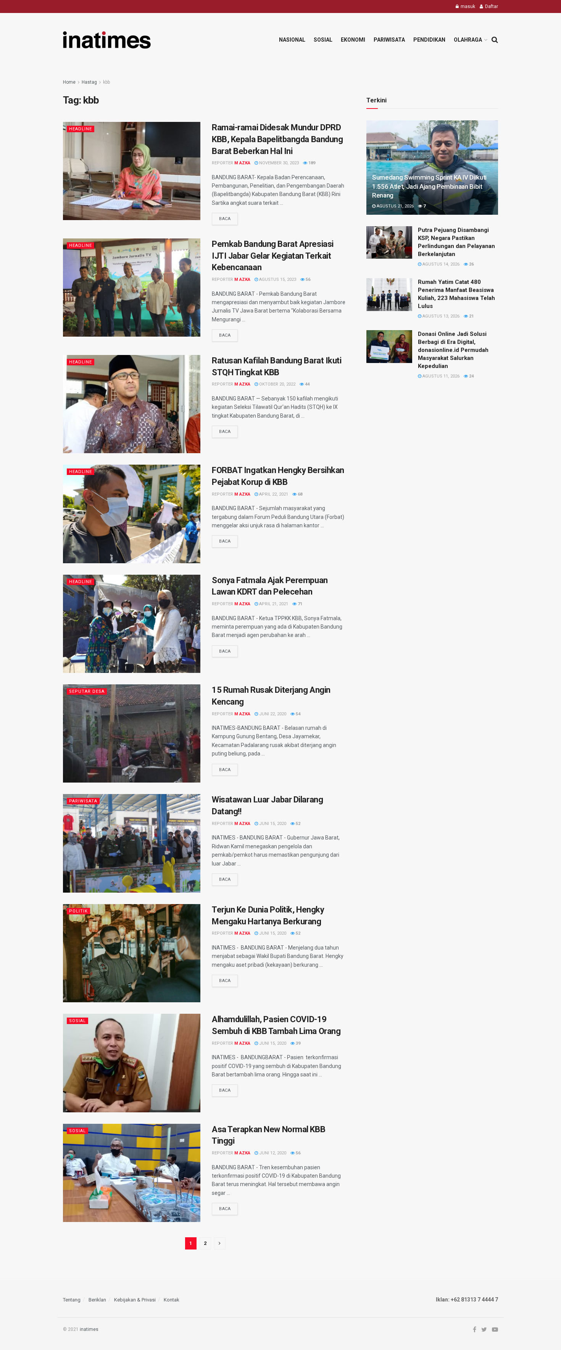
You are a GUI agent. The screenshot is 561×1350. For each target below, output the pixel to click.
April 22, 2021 (273, 494)
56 (307, 279)
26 (471, 264)
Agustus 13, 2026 (440, 316)
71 (299, 603)
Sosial (323, 40)
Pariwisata (389, 40)
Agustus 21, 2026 (395, 206)
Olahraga (468, 40)
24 (471, 376)
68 (299, 494)
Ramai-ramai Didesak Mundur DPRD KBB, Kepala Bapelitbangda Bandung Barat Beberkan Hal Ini (277, 139)
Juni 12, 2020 (272, 1153)
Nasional (292, 40)
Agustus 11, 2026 (440, 376)
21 (471, 316)
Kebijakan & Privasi (135, 1300)
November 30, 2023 (278, 162)
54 (297, 713)
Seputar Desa (87, 691)
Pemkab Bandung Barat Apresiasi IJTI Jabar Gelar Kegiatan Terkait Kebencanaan (273, 255)
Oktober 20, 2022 (276, 384)
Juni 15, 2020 (272, 823)
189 (311, 162)
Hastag (89, 82)
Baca (225, 218)
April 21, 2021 (273, 603)
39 (297, 1043)
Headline (80, 128)
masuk (467, 6)
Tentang (72, 1300)
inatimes (89, 1329)
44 (307, 384)
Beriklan (97, 1300)
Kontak (171, 1300)
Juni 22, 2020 (272, 713)
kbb (106, 82)
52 (297, 823)
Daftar (491, 6)
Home (69, 82)
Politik (78, 911)
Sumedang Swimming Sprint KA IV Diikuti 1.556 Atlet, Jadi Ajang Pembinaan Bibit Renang (429, 186)
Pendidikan (429, 40)
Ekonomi (353, 40)
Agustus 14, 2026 (440, 264)
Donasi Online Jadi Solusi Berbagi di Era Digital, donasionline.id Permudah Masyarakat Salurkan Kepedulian (453, 350)
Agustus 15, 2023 (277, 279)
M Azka (242, 162)
